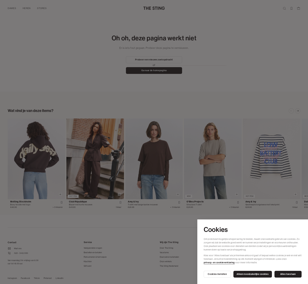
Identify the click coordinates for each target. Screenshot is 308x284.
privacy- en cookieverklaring (219, 262)
